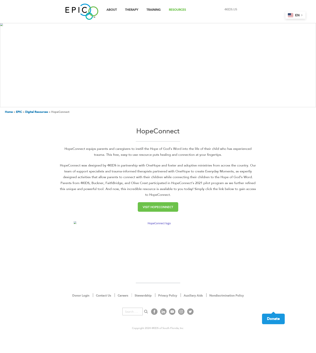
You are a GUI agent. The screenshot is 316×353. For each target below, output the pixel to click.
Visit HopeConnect (158, 207)
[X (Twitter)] (190, 311)
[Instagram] (181, 311)
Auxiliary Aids (193, 295)
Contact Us (103, 295)
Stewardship (143, 295)
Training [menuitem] (153, 9)
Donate (273, 319)
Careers (123, 295)
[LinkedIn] (163, 311)
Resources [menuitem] (177, 9)
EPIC (19, 112)
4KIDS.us (230, 9)
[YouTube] (172, 311)
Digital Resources (36, 112)
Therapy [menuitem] (131, 9)
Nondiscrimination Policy (226, 295)
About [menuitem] (111, 9)
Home (9, 112)
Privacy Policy (167, 295)
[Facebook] (154, 311)
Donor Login (80, 295)
